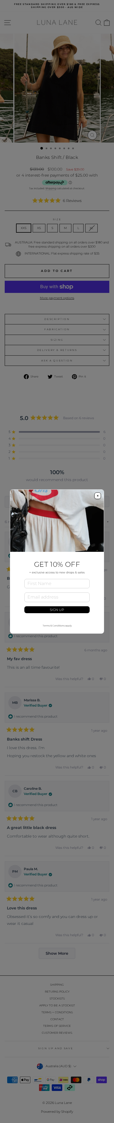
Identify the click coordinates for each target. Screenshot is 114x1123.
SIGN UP (57, 610)
